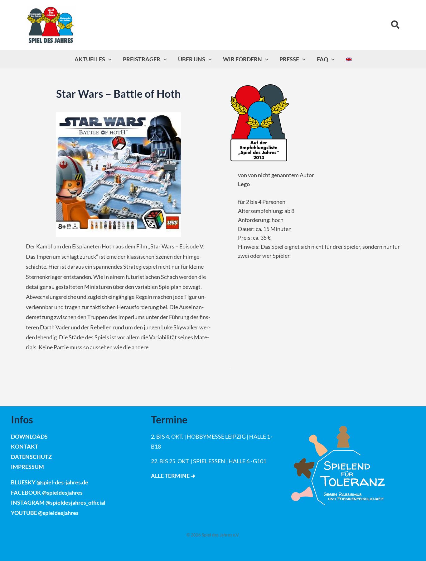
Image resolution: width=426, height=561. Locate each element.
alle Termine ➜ (173, 475)
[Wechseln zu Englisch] (348, 59)
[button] (395, 25)
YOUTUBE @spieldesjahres (45, 512)
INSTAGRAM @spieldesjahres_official (58, 502)
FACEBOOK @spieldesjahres (47, 492)
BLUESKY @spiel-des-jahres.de (49, 482)
